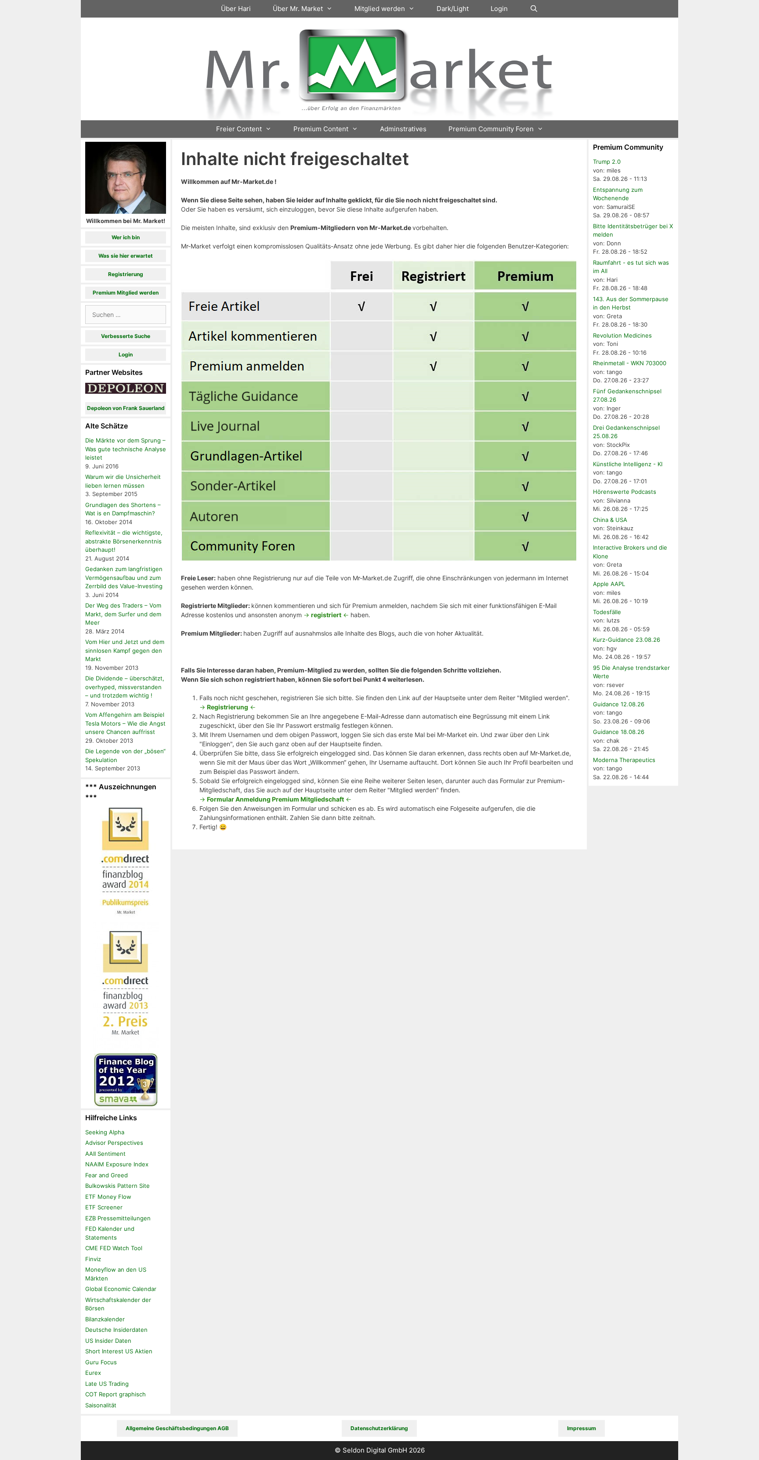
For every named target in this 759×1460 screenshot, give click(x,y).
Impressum (581, 1428)
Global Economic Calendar (120, 1288)
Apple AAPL (609, 583)
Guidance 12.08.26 (618, 704)
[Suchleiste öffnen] (534, 9)
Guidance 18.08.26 (618, 731)
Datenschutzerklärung (379, 1428)
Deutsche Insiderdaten (116, 1329)
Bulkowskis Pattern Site (117, 1185)
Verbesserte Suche (125, 336)
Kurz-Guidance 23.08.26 (626, 639)
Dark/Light (453, 8)
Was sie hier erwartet (125, 255)
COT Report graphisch (115, 1394)
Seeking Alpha (104, 1132)
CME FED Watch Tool (113, 1247)
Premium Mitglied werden (126, 292)
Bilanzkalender (105, 1319)
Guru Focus (101, 1362)
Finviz (93, 1258)
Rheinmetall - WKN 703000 (629, 363)
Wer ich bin (126, 237)
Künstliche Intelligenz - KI (627, 463)
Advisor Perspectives (114, 1142)
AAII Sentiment (105, 1153)
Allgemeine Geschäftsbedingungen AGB (177, 1428)
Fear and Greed (106, 1175)
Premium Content (320, 129)
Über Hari (236, 8)
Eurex (93, 1372)
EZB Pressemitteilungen (118, 1218)
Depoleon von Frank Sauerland (126, 408)
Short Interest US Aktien (118, 1351)
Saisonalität (100, 1405)
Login (499, 8)
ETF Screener (104, 1207)
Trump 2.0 (607, 161)
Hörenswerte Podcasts (624, 491)
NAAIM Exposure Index (116, 1164)
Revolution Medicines (622, 335)
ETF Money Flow (108, 1196)
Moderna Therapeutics (624, 759)
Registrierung (125, 274)
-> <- (326, 615)
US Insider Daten (108, 1340)
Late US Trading (107, 1383)
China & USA (610, 519)
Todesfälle (607, 611)
